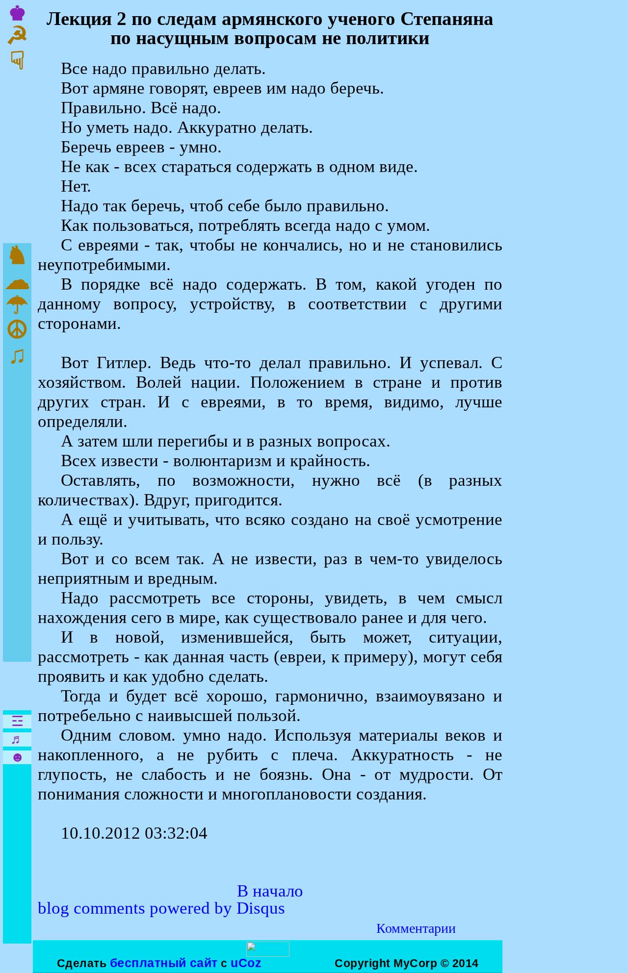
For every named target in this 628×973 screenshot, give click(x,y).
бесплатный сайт (164, 963)
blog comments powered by (161, 908)
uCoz (246, 963)
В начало (270, 890)
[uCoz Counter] (267, 953)
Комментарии (416, 928)
